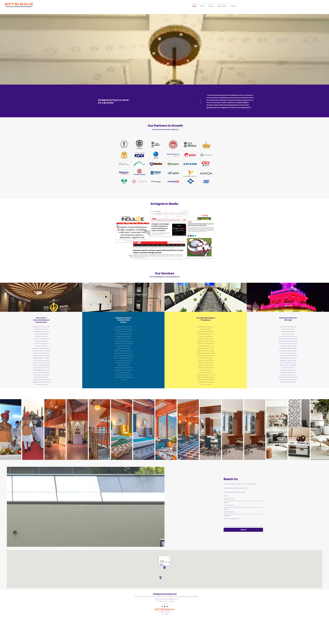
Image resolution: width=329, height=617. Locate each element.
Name (226, 495)
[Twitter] (165, 606)
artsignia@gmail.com (241, 488)
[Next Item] (326, 429)
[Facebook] (162, 606)
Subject (226, 509)
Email (225, 502)
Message (227, 515)
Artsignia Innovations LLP (165, 594)
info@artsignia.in (229, 488)
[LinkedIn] (167, 606)
